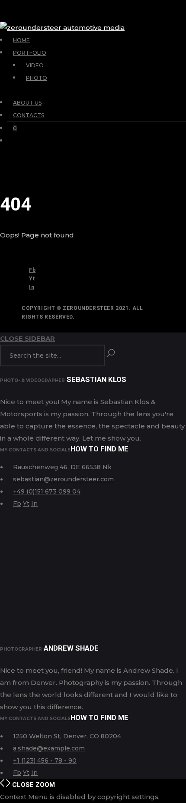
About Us (27, 102)
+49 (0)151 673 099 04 (46, 491)
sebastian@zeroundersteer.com (63, 479)
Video (35, 65)
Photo (36, 78)
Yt (32, 279)
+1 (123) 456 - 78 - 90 (45, 760)
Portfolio (29, 52)
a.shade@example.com (49, 748)
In (31, 287)
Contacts (28, 115)
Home (21, 40)
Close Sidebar (27, 338)
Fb (32, 270)
